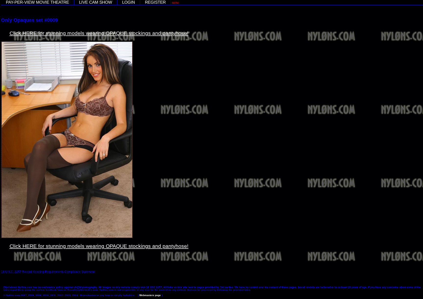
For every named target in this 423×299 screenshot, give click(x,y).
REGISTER (155, 2)
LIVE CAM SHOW (95, 2)
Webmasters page (150, 295)
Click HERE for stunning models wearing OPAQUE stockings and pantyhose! (99, 33)
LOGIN (128, 2)
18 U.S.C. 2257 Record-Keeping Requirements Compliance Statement (48, 272)
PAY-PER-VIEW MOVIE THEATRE (37, 2)
